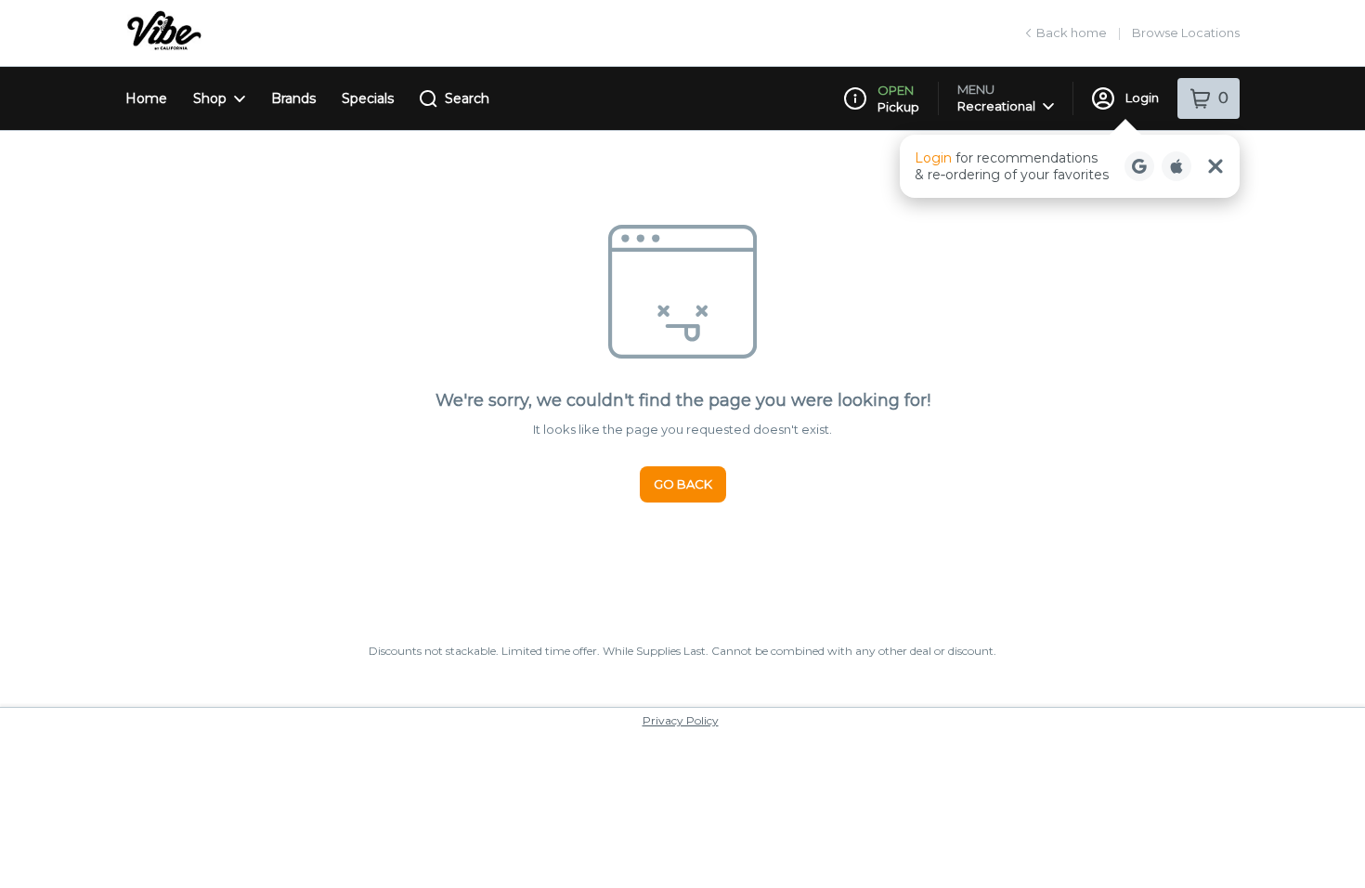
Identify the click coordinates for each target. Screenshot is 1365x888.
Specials (368, 98)
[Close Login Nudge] (1215, 166)
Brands (293, 98)
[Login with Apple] (1176, 166)
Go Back (683, 484)
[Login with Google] (1139, 166)
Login (1142, 97)
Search (467, 98)
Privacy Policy (681, 720)
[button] (1070, 166)
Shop (210, 98)
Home (146, 98)
